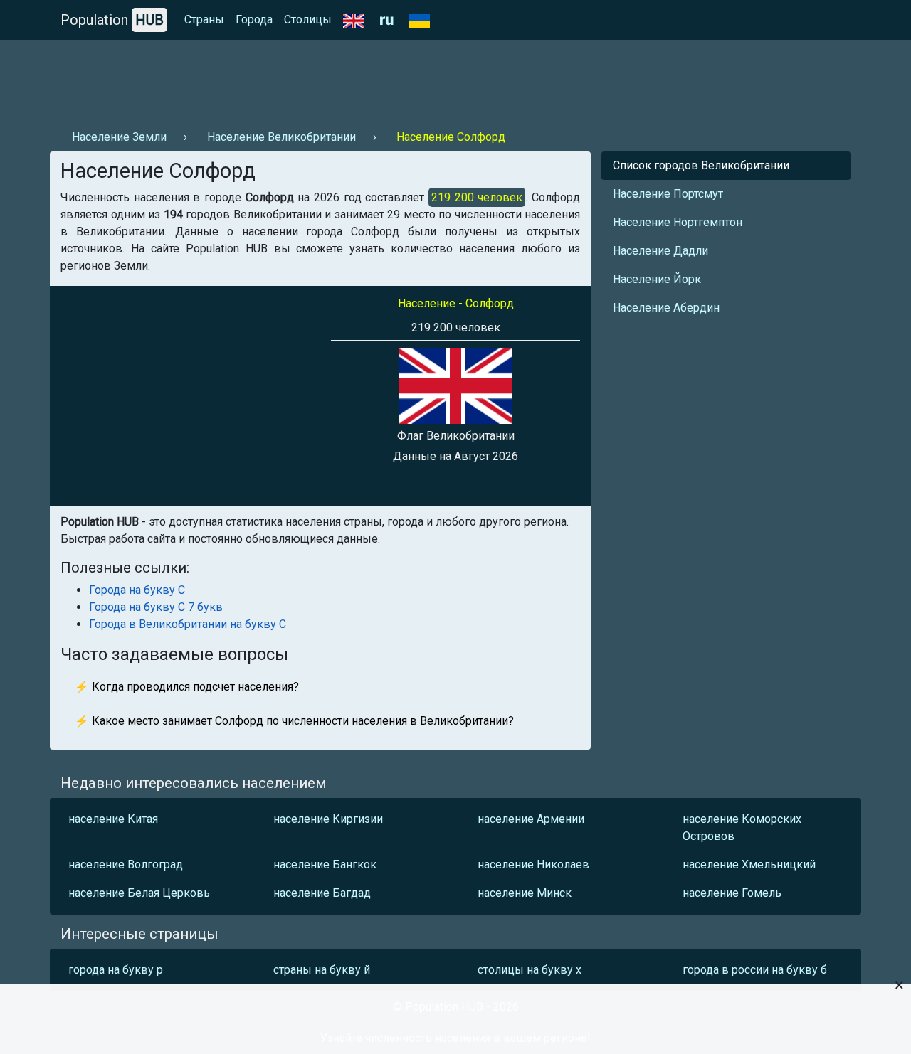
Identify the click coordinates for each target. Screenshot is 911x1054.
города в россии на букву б (755, 969)
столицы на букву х (529, 969)
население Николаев (533, 864)
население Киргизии (328, 819)
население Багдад (322, 893)
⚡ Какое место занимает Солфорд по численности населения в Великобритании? (294, 721)
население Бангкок (324, 864)
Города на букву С (137, 590)
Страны (204, 19)
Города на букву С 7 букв (156, 607)
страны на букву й (321, 969)
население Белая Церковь (139, 893)
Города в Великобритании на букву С (187, 624)
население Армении (531, 819)
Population (112, 19)
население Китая (113, 819)
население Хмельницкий (749, 864)
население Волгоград (125, 864)
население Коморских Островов (742, 827)
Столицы (308, 19)
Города (254, 19)
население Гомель (732, 893)
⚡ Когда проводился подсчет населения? (187, 686)
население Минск (525, 893)
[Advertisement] (309, 79)
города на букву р (115, 969)
